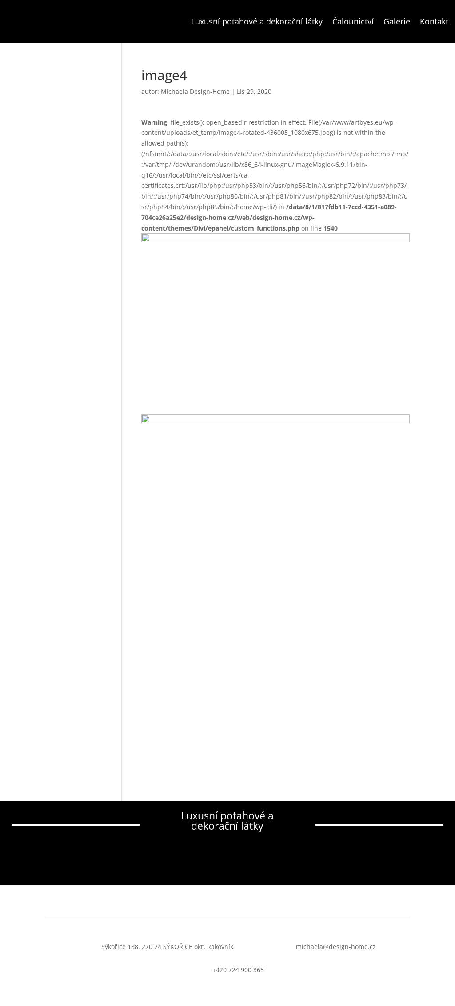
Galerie (396, 21)
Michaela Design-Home (195, 91)
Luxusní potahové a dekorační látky (257, 21)
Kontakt (434, 21)
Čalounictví (353, 21)
